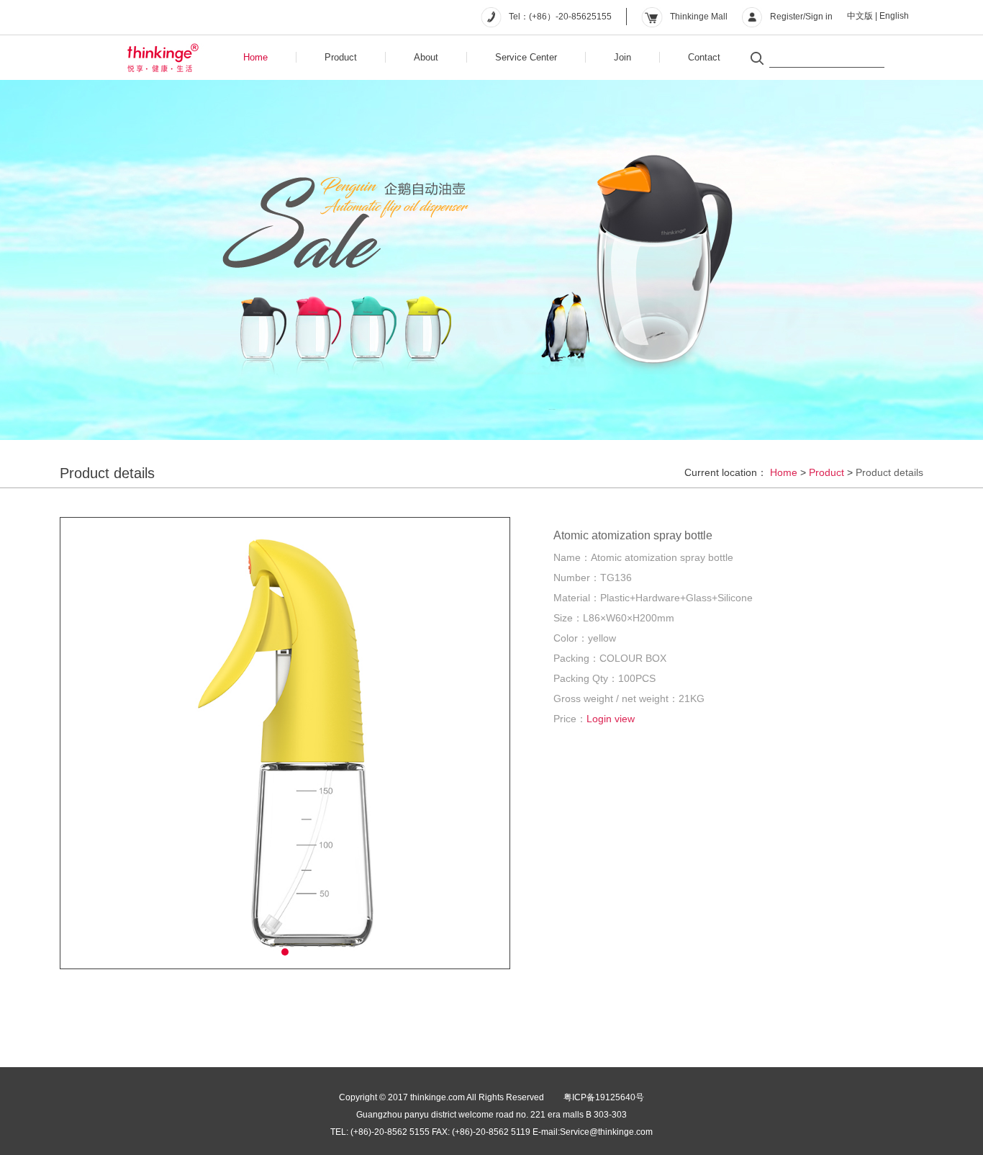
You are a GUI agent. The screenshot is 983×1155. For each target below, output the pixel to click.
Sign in (819, 17)
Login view (610, 718)
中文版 (860, 16)
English (894, 16)
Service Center (526, 57)
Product (341, 57)
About (426, 57)
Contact (704, 57)
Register (786, 17)
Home (255, 57)
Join (622, 57)
